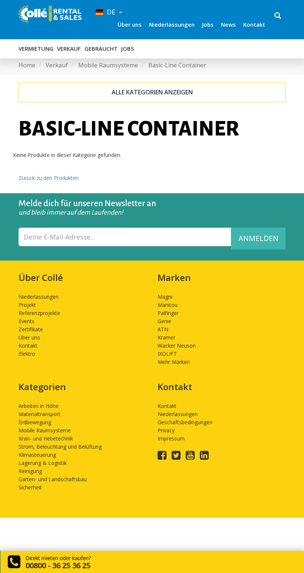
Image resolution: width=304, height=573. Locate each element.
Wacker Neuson (177, 345)
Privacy (166, 430)
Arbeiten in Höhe (39, 405)
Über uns (130, 24)
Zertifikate (31, 329)
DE (110, 11)
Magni (165, 296)
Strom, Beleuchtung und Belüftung (60, 446)
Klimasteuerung (37, 454)
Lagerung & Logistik (43, 462)
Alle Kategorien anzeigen (152, 92)
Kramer (166, 337)
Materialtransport (39, 414)
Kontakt (254, 24)
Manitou (168, 304)
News (228, 24)
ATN (163, 329)
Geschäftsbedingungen (185, 422)
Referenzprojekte (39, 312)
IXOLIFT (167, 353)
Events (26, 321)
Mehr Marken (174, 361)
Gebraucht (101, 48)
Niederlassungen (172, 24)
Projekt (27, 304)
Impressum (171, 438)
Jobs (208, 24)
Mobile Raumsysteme (45, 430)
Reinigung (30, 471)
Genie (164, 321)
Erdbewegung (35, 422)
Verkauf (69, 48)
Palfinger (168, 312)
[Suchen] (277, 16)
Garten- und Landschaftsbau (53, 479)
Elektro (27, 353)
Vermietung (36, 48)
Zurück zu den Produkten (49, 177)
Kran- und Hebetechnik (46, 438)
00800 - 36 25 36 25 (58, 565)
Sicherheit (30, 487)
